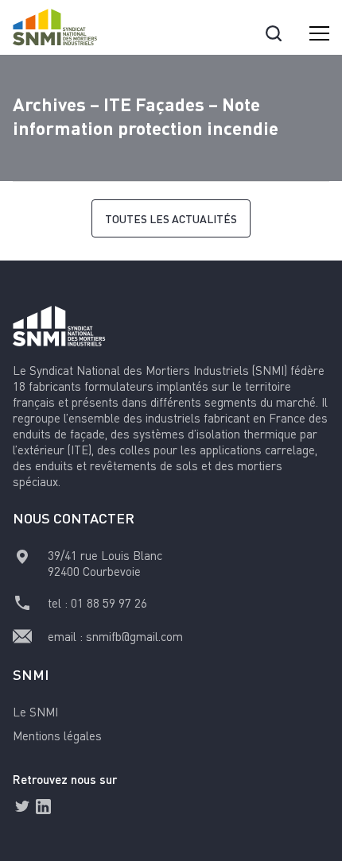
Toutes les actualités (171, 218)
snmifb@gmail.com (134, 636)
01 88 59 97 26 (109, 603)
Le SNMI (35, 712)
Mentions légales (57, 735)
